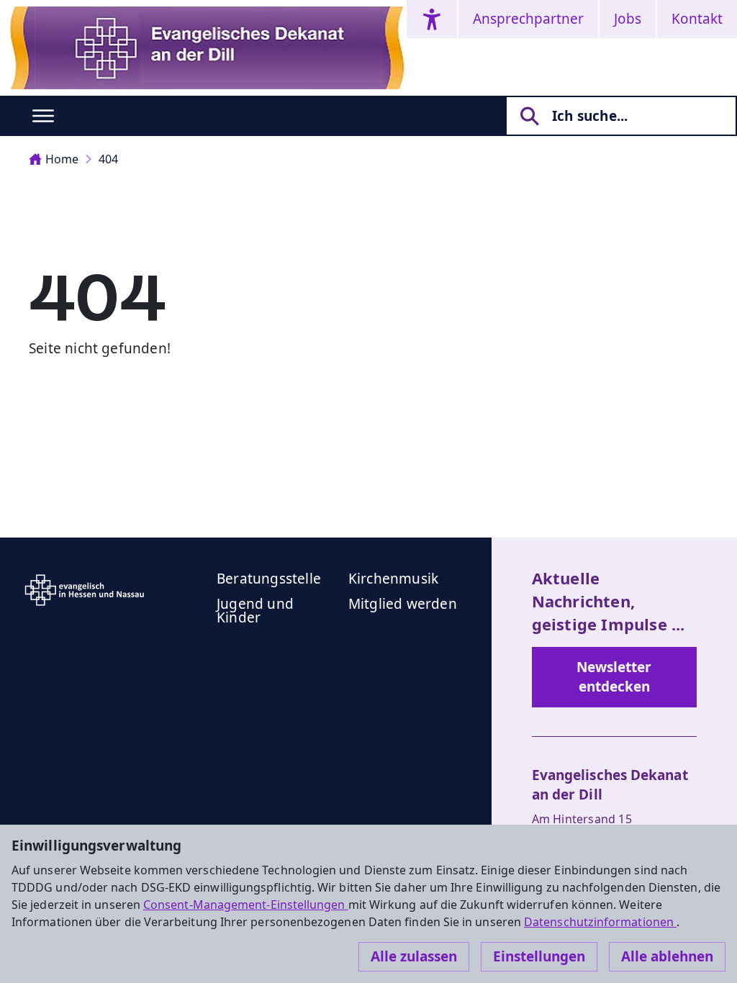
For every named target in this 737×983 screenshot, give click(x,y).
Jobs (627, 18)
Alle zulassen (414, 956)
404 (108, 159)
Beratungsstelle (269, 578)
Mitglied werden (402, 603)
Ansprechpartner (528, 18)
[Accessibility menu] (432, 19)
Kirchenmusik (393, 578)
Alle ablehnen (667, 956)
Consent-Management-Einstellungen (245, 904)
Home (61, 159)
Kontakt (697, 18)
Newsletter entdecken (614, 677)
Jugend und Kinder (255, 610)
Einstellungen (539, 956)
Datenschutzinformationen (600, 922)
